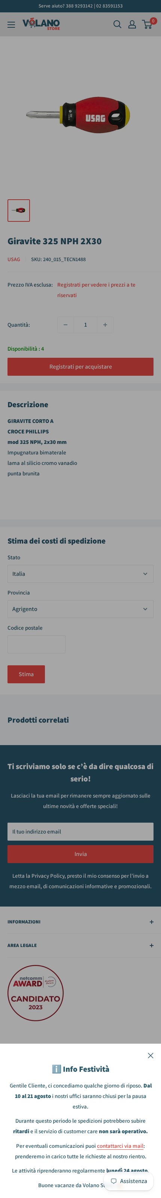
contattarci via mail (120, 1145)
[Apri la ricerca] (117, 24)
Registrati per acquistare (80, 366)
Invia (81, 854)
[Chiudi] (151, 1055)
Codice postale (25, 627)
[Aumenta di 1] (105, 325)
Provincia (18, 592)
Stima (26, 674)
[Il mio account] (132, 24)
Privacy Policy (47, 875)
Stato (13, 557)
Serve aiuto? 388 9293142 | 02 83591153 (81, 6)
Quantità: (18, 324)
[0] (147, 24)
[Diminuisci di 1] (65, 325)
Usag (13, 259)
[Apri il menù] (11, 25)
